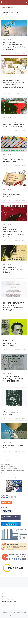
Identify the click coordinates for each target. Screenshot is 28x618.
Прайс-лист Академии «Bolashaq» (8, 477)
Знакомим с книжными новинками (11, 195)
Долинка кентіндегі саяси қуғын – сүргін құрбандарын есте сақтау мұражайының (13, 124)
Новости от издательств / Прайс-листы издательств (12, 470)
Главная (3, 7)
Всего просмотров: (7, 601)
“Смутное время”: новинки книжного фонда (13, 160)
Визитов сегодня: (6, 599)
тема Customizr (20, 615)
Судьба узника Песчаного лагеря (13, 446)
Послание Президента (6, 460)
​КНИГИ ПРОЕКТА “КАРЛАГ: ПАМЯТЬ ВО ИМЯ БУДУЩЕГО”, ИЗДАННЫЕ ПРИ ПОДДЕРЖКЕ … (13, 306)
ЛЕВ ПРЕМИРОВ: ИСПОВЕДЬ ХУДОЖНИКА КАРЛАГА (13, 269)
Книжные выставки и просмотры (8, 475)
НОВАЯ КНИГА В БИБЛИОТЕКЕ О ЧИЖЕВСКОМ (9, 343)
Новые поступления (5, 464)
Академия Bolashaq (7, 53)
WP (10, 615)
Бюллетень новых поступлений (8, 466)
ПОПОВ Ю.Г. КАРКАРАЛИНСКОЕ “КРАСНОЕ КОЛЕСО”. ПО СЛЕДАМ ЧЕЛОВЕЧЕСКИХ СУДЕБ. (13, 231)
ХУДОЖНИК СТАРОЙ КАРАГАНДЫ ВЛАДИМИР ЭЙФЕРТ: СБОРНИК (13, 378)
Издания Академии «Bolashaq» (8, 462)
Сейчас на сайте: (6, 596)
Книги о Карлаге (4, 472)
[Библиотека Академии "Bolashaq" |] (4, 2)
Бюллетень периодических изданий (9, 468)
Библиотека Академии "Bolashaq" (12, 612)
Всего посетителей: (7, 603)
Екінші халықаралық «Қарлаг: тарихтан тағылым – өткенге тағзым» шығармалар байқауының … (13, 84)
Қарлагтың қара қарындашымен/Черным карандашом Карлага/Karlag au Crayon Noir (14, 45)
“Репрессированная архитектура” (10, 413)
